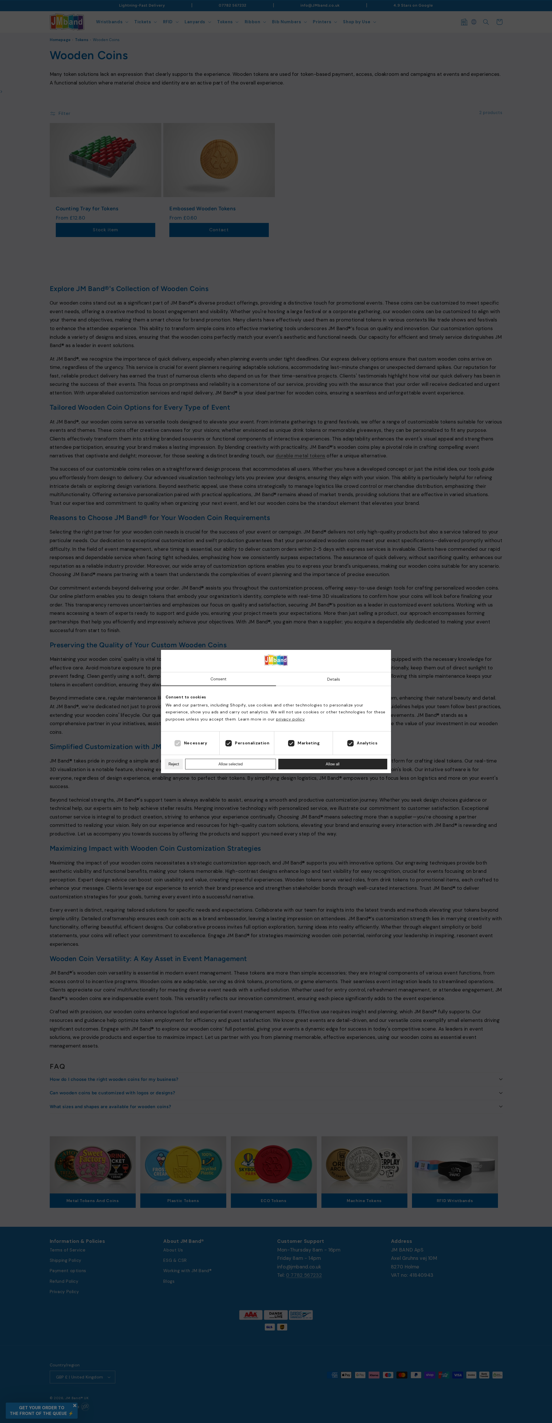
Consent (218, 678)
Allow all (333, 764)
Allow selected (230, 764)
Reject (173, 764)
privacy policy (290, 719)
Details (333, 679)
